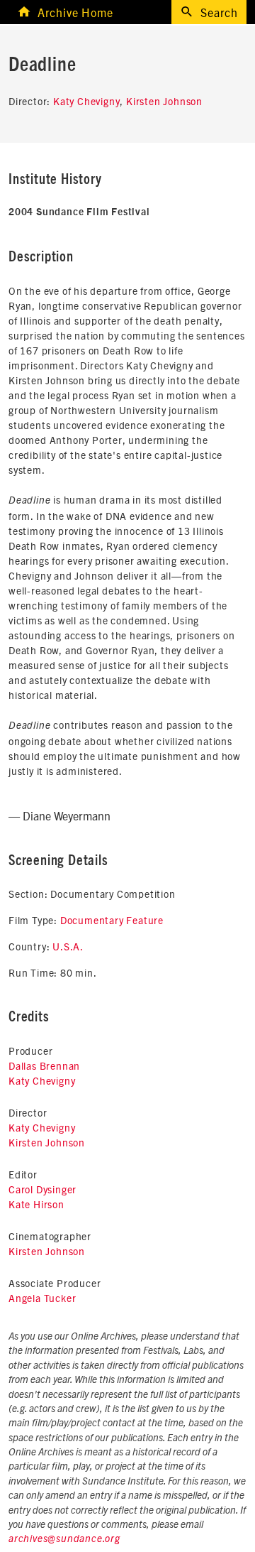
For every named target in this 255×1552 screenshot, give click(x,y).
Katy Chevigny (86, 100)
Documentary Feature (112, 919)
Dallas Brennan (44, 1065)
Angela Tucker (42, 1297)
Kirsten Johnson (164, 100)
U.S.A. (68, 946)
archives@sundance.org (64, 1539)
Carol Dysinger (42, 1189)
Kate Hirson (36, 1204)
